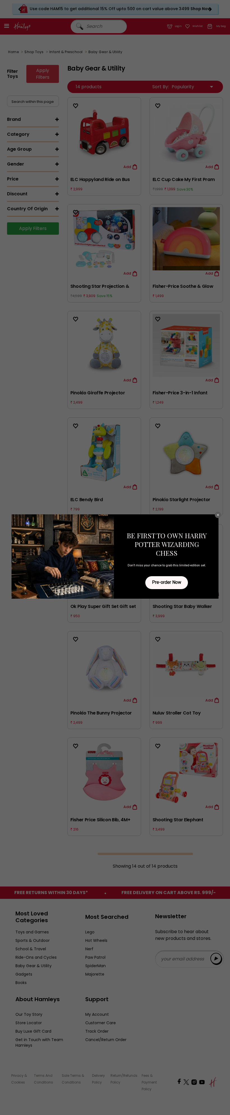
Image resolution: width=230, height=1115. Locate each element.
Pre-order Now (166, 582)
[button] (218, 515)
